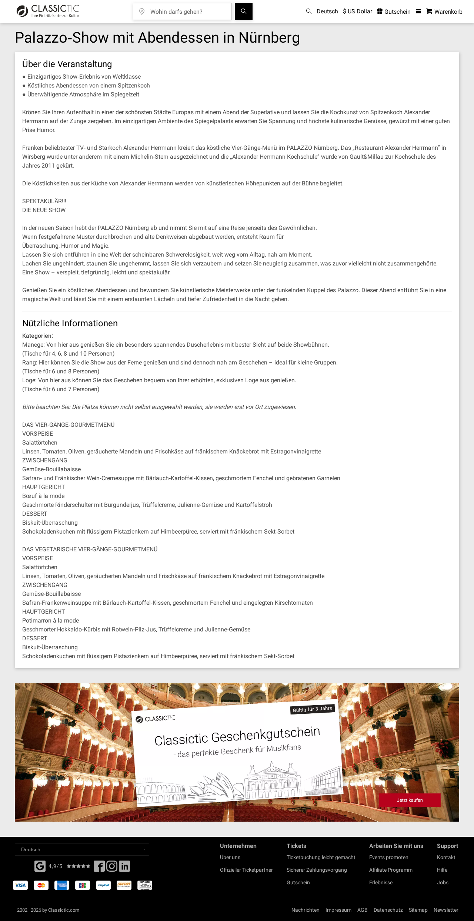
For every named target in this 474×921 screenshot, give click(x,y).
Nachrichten (305, 910)
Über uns (230, 857)
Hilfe (442, 870)
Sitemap (418, 910)
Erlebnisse (381, 882)
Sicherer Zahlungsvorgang (317, 870)
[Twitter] (111, 868)
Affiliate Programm (391, 870)
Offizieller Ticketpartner (246, 870)
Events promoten (388, 857)
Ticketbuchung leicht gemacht (321, 857)
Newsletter (446, 910)
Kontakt (446, 857)
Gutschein (397, 11)
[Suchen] (244, 11)
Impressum (338, 910)
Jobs (442, 882)
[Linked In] (124, 868)
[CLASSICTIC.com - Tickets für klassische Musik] (48, 11)
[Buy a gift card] (237, 752)
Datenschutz (388, 910)
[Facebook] (40, 865)
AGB (362, 910)
